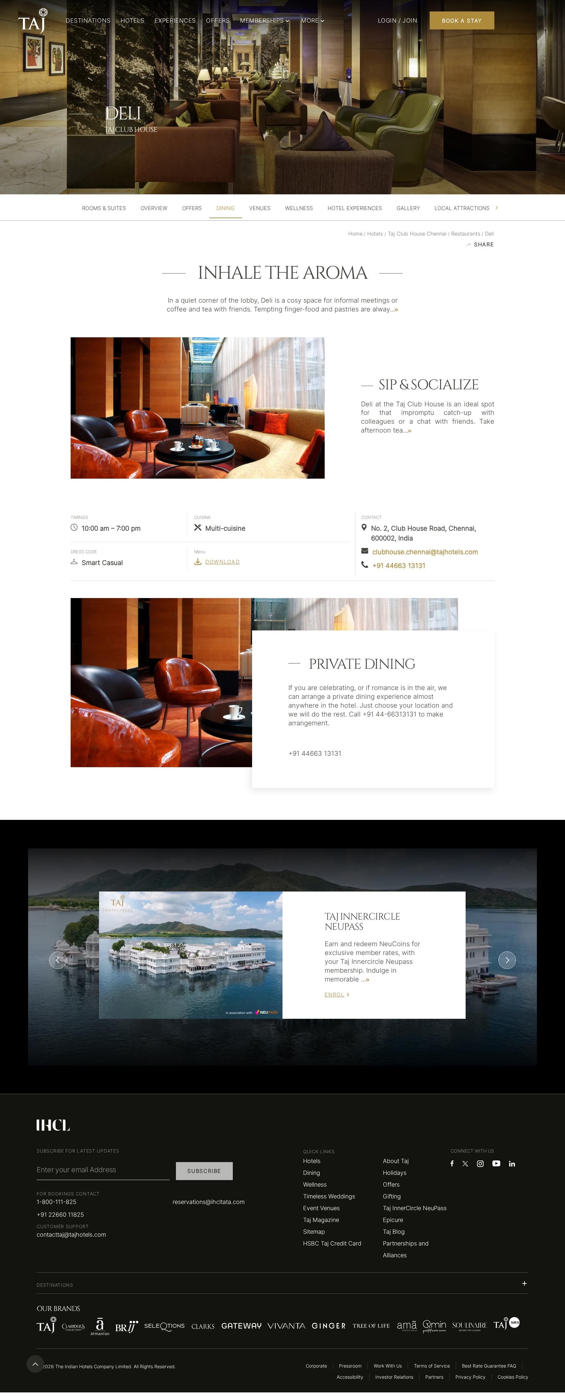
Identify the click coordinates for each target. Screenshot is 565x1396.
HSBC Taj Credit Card (332, 1243)
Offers (391, 1184)
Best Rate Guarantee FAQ (489, 1366)
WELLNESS (299, 208)
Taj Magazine (321, 1219)
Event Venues (321, 1208)
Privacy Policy (470, 1377)
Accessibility (350, 1377)
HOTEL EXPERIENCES (355, 208)
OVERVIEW (154, 208)
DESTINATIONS (88, 20)
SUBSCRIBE (204, 1171)
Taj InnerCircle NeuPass (415, 1208)
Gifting (392, 1196)
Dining (311, 1172)
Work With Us (388, 1366)
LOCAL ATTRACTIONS (462, 208)
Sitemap (314, 1231)
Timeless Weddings (329, 1196)
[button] (282, 1283)
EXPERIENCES (175, 20)
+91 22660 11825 (60, 1214)
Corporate (316, 1366)
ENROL (335, 994)
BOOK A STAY (462, 20)
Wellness (315, 1184)
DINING (225, 208)
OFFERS (218, 20)
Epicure (393, 1219)
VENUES (259, 208)
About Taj (396, 1160)
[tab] (104, 208)
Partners (434, 1377)
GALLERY (408, 208)
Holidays (394, 1172)
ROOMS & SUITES (104, 208)
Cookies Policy (513, 1377)
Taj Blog (394, 1231)
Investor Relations (394, 1377)
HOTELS (132, 20)
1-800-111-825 (57, 1201)
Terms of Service (432, 1366)
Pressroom (350, 1366)
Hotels (311, 1160)
